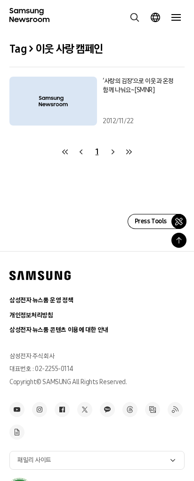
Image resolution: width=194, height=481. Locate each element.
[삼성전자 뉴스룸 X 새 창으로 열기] (84, 409)
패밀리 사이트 (34, 460)
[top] (178, 240)
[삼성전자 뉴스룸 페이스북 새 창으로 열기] (62, 409)
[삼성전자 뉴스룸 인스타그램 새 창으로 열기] (39, 409)
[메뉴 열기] (176, 17)
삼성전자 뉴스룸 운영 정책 (41, 300)
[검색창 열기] (134, 17)
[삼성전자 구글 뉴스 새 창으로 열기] (16, 432)
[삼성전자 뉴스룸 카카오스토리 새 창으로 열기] (107, 409)
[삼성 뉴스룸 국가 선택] (155, 17)
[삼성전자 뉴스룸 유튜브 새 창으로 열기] (16, 409)
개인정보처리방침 (31, 315)
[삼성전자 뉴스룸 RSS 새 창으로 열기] (175, 409)
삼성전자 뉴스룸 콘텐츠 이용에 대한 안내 (58, 330)
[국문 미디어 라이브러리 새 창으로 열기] (152, 409)
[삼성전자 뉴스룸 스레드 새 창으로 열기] (129, 409)
